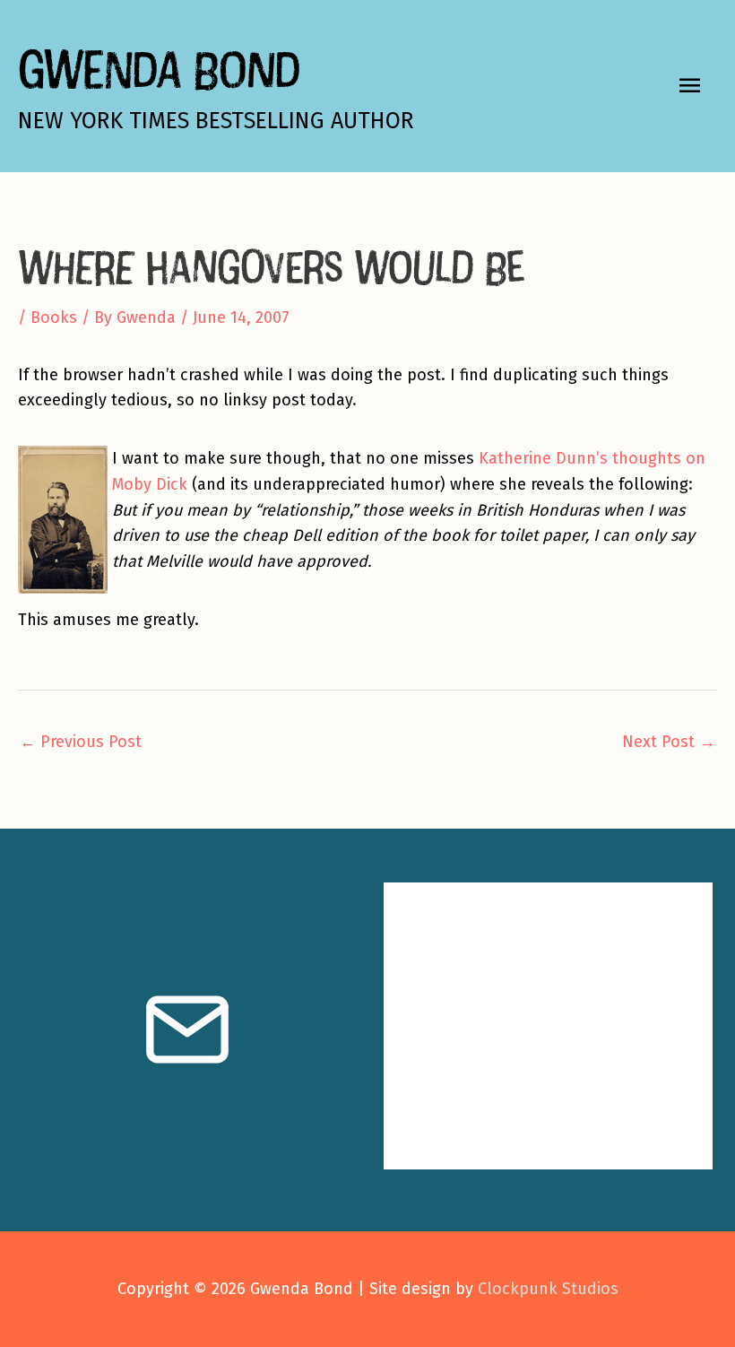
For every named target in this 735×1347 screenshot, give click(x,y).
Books (53, 317)
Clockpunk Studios (548, 1289)
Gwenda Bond (158, 68)
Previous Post (81, 742)
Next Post (668, 742)
